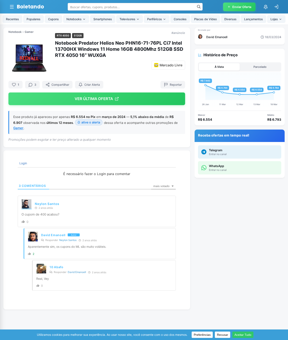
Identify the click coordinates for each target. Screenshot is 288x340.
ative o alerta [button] (90, 122)
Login (23, 163)
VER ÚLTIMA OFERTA (94, 98)
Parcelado (259, 66)
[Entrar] (276, 7)
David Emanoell (53, 235)
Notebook (15, 31)
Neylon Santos (47, 204)
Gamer (29, 31)
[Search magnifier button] (198, 6)
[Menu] (12, 7)
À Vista (219, 66)
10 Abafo (56, 267)
